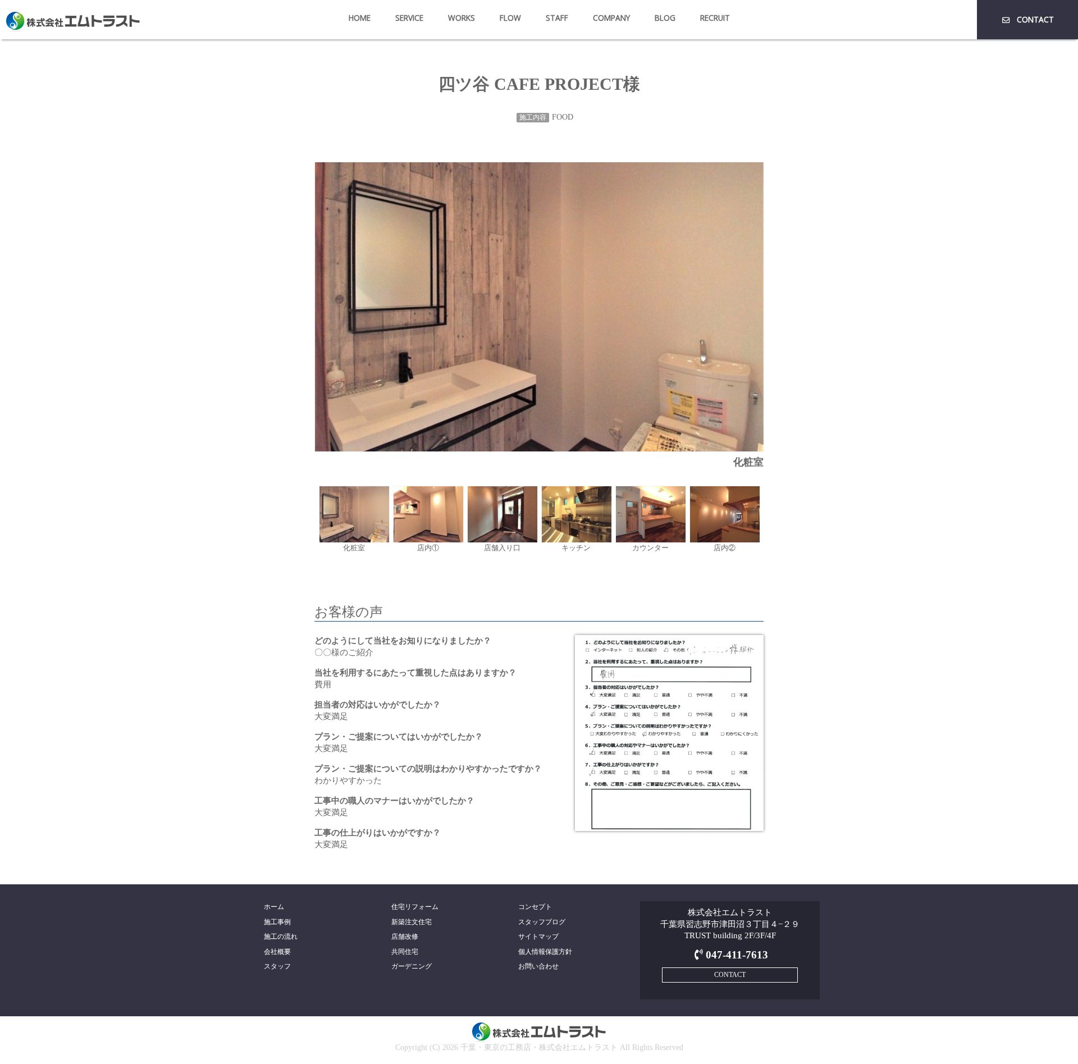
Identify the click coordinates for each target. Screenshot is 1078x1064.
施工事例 (277, 922)
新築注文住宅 (411, 922)
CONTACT (1035, 19)
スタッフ (277, 966)
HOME (360, 17)
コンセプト (535, 907)
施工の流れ (281, 936)
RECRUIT (715, 17)
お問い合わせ (538, 966)
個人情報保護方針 (545, 952)
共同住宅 (404, 952)
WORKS (461, 17)
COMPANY (611, 17)
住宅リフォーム (414, 907)
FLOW (510, 17)
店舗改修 (404, 936)
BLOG (665, 17)
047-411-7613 (737, 955)
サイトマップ (538, 936)
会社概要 (277, 952)
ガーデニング (411, 966)
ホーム (274, 907)
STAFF (557, 17)
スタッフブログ (541, 922)
